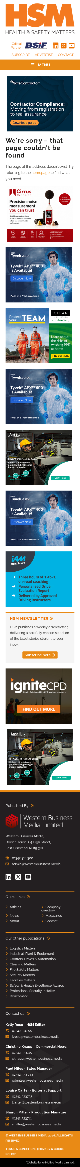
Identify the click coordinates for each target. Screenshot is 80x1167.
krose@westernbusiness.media (35, 1037)
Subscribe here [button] (38, 655)
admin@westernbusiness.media (36, 864)
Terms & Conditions (21, 1149)
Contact (66, 55)
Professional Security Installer (32, 991)
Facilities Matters (22, 980)
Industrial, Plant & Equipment (32, 954)
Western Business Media (28, 1135)
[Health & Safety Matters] (40, 18)
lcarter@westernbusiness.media (36, 1102)
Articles (15, 907)
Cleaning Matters (23, 964)
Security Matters (22, 975)
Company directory (50, 908)
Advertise (44, 55)
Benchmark (19, 996)
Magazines (54, 916)
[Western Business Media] (39, 827)
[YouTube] (71, 45)
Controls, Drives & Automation (33, 959)
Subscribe (21, 55)
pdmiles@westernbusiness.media (37, 1080)
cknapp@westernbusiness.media (37, 1059)
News (14, 916)
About (14, 921)
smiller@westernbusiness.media (36, 1124)
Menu (44, 64)
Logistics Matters (23, 948)
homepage (41, 173)
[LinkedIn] (55, 45)
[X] (63, 45)
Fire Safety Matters (24, 970)
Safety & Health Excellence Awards (37, 986)
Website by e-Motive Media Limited (50, 1162)
